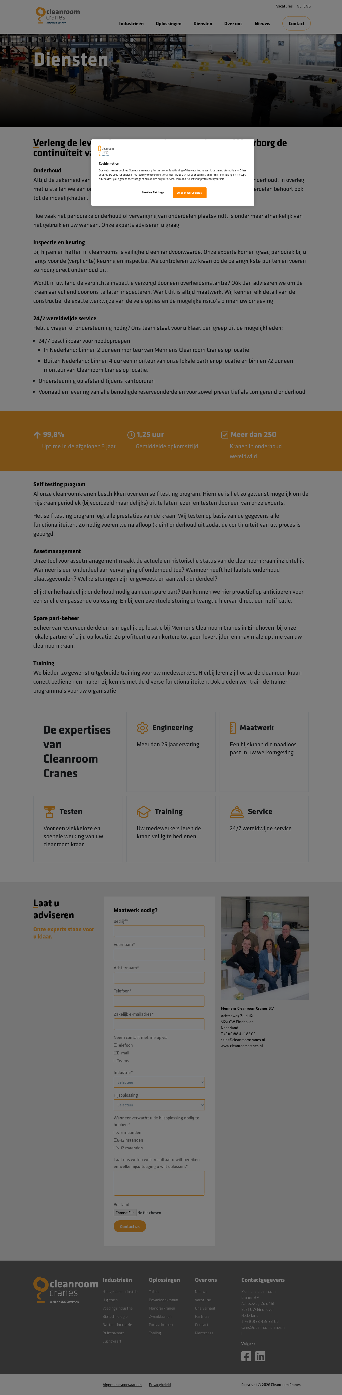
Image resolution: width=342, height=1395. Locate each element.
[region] (172, 172)
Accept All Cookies (189, 192)
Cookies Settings (153, 192)
